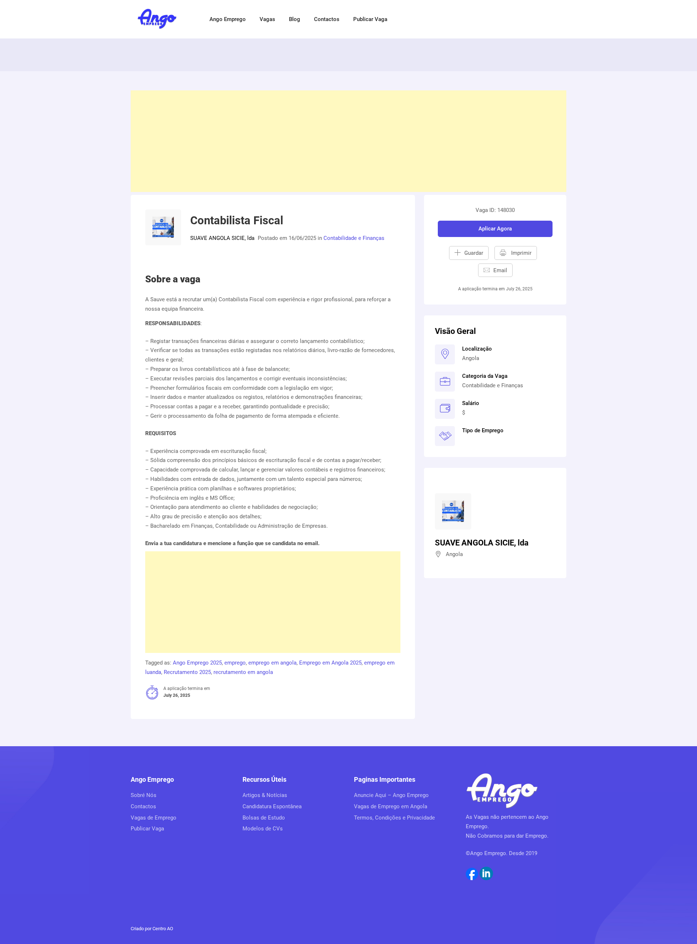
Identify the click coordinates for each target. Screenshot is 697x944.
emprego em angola (272, 662)
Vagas (267, 19)
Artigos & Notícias (264, 795)
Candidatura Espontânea (272, 806)
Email (500, 270)
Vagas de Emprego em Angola (390, 806)
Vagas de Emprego (153, 817)
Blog (294, 19)
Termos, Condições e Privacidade (394, 817)
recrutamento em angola (243, 672)
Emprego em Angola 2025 (330, 662)
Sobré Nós (143, 795)
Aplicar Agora (495, 228)
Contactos (326, 19)
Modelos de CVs (262, 828)
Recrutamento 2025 (187, 672)
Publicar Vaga (370, 19)
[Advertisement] (348, 141)
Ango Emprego (227, 19)
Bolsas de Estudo (263, 817)
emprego (235, 662)
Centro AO (162, 928)
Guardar (473, 253)
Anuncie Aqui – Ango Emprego (391, 795)
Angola (470, 358)
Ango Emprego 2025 (197, 662)
